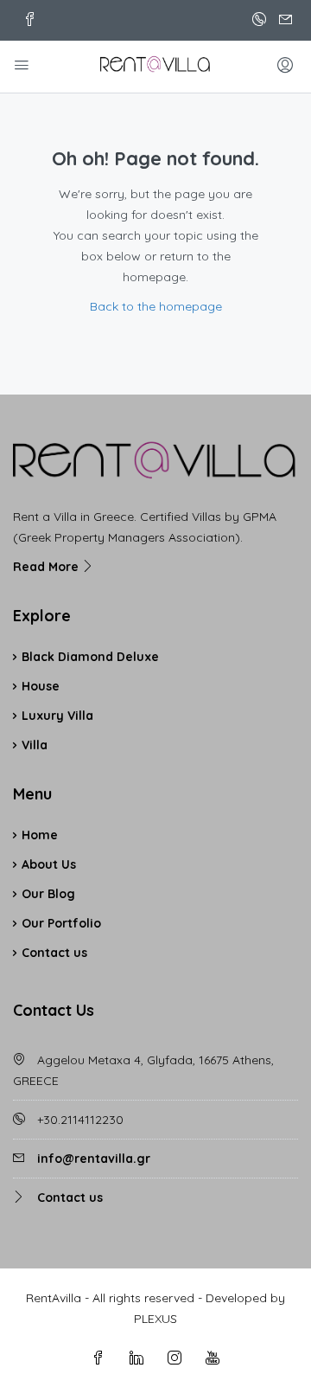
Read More (47, 567)
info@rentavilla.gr (93, 1158)
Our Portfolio (61, 923)
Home (40, 835)
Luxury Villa (57, 715)
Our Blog (48, 894)
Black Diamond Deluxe (90, 657)
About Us (49, 864)
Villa (35, 745)
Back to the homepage (156, 306)
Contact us (54, 952)
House (41, 686)
